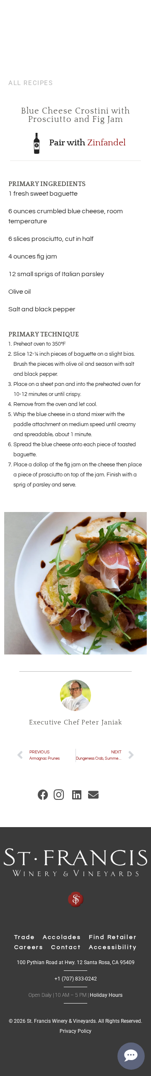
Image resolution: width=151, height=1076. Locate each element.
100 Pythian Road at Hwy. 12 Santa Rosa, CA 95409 (76, 962)
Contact (66, 947)
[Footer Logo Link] (75, 878)
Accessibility (113, 947)
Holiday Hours (106, 995)
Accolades (62, 937)
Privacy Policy (75, 1031)
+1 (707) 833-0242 (76, 979)
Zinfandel (106, 142)
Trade (24, 937)
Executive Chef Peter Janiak (75, 722)
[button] (43, 794)
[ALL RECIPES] (12, 74)
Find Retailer (113, 937)
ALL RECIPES (30, 83)
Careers (29, 947)
